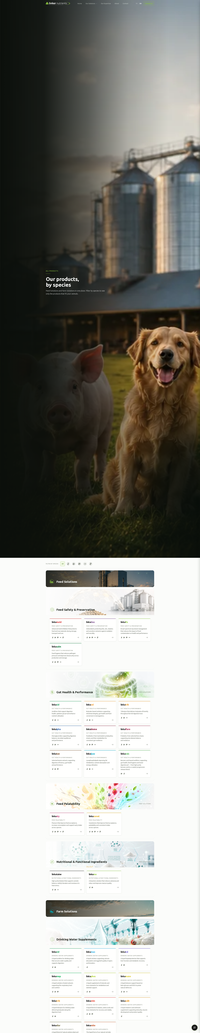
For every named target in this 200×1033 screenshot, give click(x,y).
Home (79, 3)
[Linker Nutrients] (58, 3)
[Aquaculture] (85, 564)
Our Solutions (90, 3)
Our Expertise (106, 3)
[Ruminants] (79, 564)
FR (137, 3)
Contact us (148, 3)
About (117, 3)
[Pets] (90, 564)
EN (140, 3)
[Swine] (74, 564)
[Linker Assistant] (195, 1028)
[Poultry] (68, 564)
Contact (125, 3)
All (63, 564)
